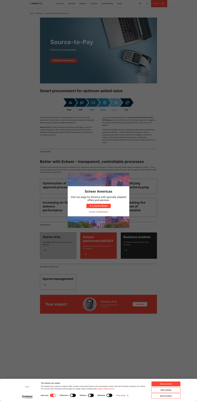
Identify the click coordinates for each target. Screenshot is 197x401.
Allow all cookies (166, 384)
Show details (120, 395)
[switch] (73, 395)
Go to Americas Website (98, 206)
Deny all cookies (166, 396)
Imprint (100, 389)
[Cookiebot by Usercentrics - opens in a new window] (27, 397)
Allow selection (165, 390)
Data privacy (109, 389)
